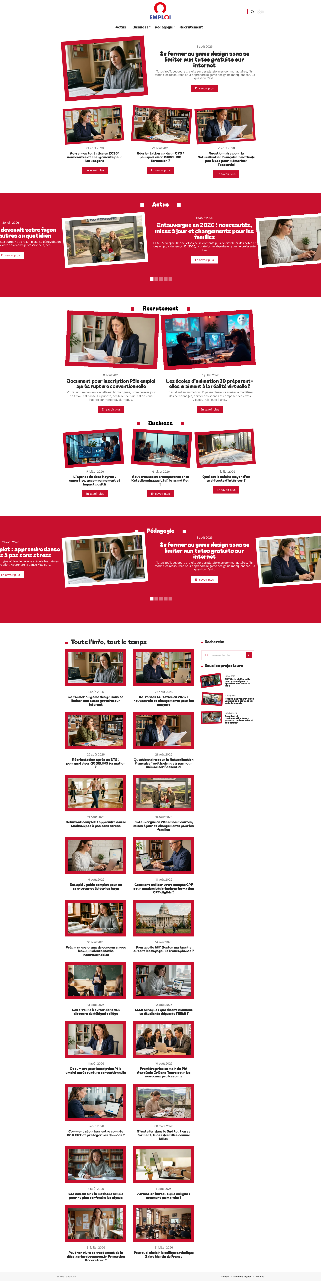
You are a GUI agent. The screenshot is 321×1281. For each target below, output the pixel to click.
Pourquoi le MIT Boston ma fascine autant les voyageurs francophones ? (163, 949)
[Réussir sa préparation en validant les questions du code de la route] (212, 699)
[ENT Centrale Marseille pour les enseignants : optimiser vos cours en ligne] (211, 680)
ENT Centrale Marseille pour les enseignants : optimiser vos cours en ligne (237, 682)
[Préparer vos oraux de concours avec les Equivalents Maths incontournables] (95, 918)
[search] (252, 11)
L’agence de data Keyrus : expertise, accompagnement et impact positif (94, 480)
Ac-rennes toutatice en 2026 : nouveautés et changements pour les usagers (94, 156)
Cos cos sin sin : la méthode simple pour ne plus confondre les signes (95, 1195)
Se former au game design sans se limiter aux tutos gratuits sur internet (204, 59)
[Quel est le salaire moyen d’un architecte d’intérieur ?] (225, 448)
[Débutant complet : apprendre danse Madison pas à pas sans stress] (95, 793)
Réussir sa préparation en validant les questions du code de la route (239, 701)
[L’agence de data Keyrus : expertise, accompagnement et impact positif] (93, 448)
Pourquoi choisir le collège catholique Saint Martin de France (164, 1254)
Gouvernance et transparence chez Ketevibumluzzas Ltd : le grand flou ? (160, 480)
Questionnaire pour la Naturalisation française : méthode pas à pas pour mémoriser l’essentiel (226, 158)
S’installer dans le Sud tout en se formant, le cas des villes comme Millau (163, 1134)
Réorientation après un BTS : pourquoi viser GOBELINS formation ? (160, 156)
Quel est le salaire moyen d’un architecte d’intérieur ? (226, 478)
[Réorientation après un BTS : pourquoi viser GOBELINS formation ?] (161, 124)
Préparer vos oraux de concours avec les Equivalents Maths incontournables (96, 951)
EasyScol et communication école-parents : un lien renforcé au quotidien (239, 719)
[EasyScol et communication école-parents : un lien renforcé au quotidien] (211, 717)
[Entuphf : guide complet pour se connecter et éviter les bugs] (95, 855)
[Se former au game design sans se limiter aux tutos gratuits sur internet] (104, 68)
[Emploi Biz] (160, 12)
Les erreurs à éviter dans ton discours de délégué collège (96, 1011)
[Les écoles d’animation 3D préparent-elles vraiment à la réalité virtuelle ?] (208, 340)
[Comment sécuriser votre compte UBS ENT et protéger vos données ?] (95, 1102)
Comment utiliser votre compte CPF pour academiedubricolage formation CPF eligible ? (163, 888)
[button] (151, 278)
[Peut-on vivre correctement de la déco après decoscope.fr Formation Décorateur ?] (95, 1223)
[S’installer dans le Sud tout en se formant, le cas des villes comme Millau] (163, 1102)
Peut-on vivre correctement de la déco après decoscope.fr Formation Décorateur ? (96, 1256)
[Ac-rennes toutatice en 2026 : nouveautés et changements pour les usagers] (93, 125)
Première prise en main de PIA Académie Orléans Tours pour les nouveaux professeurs (163, 1072)
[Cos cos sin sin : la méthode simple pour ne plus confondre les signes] (95, 1164)
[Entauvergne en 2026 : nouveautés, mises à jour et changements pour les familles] (105, 240)
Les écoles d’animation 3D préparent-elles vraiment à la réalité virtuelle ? (209, 383)
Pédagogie (160, 530)
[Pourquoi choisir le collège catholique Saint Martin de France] (163, 1223)
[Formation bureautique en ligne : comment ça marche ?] (163, 1164)
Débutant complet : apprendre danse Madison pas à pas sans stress (96, 823)
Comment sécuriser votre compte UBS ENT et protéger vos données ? (96, 1132)
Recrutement (160, 308)
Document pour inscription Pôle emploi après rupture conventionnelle (111, 383)
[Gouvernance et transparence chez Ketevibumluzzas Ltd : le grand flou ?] (161, 448)
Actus (160, 204)
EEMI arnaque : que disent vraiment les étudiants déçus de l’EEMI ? (164, 1011)
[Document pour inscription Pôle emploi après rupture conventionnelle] (112, 340)
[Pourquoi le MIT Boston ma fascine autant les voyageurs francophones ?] (163, 918)
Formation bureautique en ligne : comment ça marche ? (163, 1195)
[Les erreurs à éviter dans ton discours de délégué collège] (95, 980)
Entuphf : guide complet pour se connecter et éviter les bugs (96, 886)
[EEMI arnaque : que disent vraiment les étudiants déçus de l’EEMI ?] (163, 980)
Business (160, 423)
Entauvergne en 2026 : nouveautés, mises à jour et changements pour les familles (204, 230)
